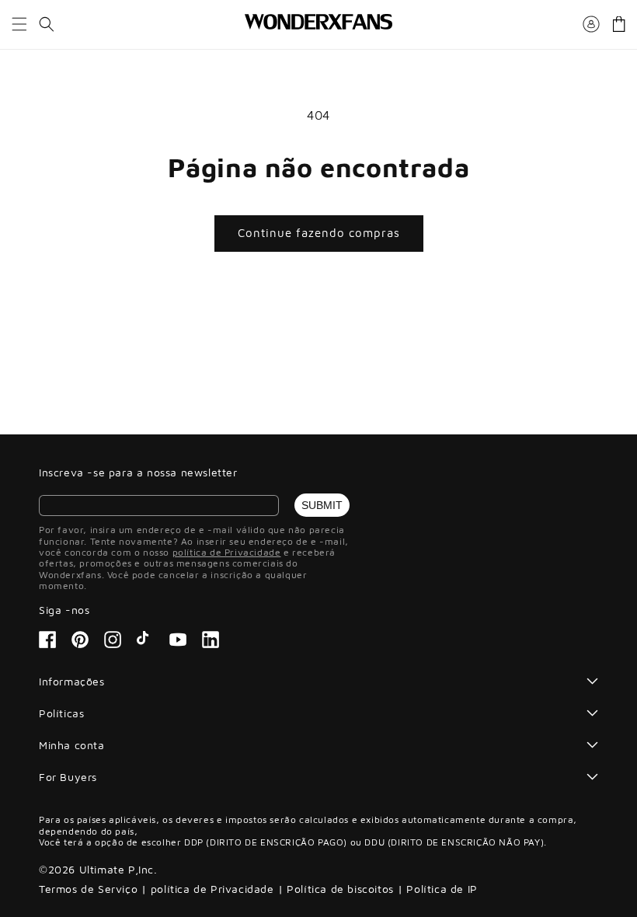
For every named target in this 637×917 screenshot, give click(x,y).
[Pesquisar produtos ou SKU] (46, 24)
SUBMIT (322, 505)
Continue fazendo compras (319, 232)
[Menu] (19, 24)
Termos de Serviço (88, 888)
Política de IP (441, 888)
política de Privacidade (226, 552)
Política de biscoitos (340, 888)
